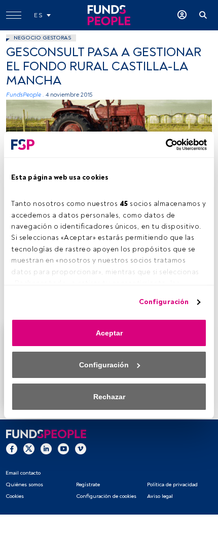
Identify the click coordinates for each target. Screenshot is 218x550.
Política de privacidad (172, 484)
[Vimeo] (80, 448)
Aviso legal (160, 496)
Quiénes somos (24, 484)
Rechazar (109, 397)
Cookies (15, 496)
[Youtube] (63, 448)
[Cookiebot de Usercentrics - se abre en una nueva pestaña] (162, 145)
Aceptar (109, 333)
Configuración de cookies (106, 496)
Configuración (164, 302)
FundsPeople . (25, 95)
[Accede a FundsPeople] (182, 15)
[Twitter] (28, 448)
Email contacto (23, 473)
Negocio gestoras (42, 37)
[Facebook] (11, 448)
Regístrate (88, 484)
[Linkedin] (46, 448)
